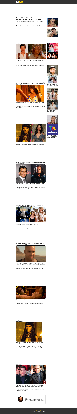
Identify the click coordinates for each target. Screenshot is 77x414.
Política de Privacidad (38, 410)
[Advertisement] (38, 10)
